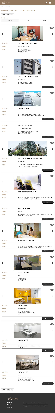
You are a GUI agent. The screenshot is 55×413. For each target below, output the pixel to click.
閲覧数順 (44, 20)
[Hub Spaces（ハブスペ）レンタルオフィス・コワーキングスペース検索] (6, 2)
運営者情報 (10, 407)
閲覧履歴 (9, 404)
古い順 (27, 20)
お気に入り (10, 402)
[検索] (50, 2)
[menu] (53, 2)
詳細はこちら (47, 55)
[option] (27, 33)
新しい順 (10, 20)
